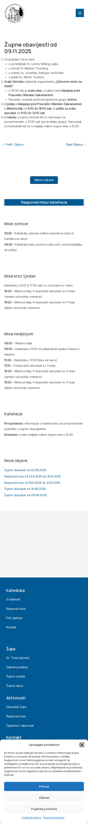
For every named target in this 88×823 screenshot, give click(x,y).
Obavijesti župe (16, 707)
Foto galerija (14, 618)
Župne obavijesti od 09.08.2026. (25, 495)
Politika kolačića (31, 817)
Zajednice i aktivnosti (20, 725)
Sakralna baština (17, 667)
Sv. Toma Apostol (17, 657)
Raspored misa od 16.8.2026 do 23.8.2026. (32, 482)
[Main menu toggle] (80, 13)
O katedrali (13, 599)
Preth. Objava (12, 144)
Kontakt (11, 627)
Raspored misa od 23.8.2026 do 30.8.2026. (32, 476)
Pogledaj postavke (44, 809)
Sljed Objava (76, 144)
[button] (82, 745)
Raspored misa (16, 608)
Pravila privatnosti (53, 817)
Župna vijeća (14, 685)
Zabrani (44, 798)
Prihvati (44, 786)
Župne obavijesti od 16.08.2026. (25, 489)
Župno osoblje (15, 676)
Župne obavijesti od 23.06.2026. (25, 470)
